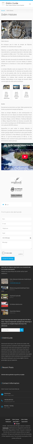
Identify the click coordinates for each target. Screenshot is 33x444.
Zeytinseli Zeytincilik (15, 295)
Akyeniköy (13, 313)
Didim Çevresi (15, 419)
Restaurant (8, 421)
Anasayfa (7, 419)
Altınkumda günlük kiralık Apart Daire (19, 288)
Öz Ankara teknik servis (16, 304)
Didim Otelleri (24, 419)
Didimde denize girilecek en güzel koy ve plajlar (12, 374)
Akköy (12, 297)
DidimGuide (5, 428)
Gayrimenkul (24, 421)
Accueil (3, 10)
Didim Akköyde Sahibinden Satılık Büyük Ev (21, 279)
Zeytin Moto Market (15, 311)
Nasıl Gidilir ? (16, 421)
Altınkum (13, 289)
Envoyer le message (8, 258)
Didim (12, 281)
